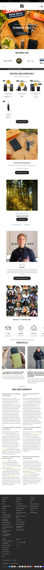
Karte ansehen (22, 219)
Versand (4, 510)
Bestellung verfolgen (6, 522)
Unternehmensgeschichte (22, 278)
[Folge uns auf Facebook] (17, 542)
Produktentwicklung (6, 545)
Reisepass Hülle (15, 466)
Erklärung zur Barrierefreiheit (5, 519)
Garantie (4, 508)
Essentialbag (4, 461)
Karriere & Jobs (5, 549)
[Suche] (5, 6)
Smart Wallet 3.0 (8, 93)
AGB (31, 501)
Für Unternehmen (5, 553)
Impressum (32, 499)
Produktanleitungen (6, 514)
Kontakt (3, 501)
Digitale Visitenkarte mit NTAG (21, 517)
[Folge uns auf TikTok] (17, 545)
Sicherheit (29, 370)
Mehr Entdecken (22, 121)
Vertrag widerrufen (6, 524)
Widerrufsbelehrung (34, 506)
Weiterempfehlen (5, 551)
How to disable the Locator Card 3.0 (7, 527)
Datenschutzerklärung (34, 503)
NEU (3, 370)
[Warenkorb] (41, 6)
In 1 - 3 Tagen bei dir (19, 1)
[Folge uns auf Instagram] (21, 542)
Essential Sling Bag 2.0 (22, 93)
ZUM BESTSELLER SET (22, 172)
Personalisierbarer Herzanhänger (19, 527)
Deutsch (14, 560)
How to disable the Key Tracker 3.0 (6, 531)
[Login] (38, 6)
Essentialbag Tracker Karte (34, 433)
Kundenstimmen (5, 547)
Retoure (4, 512)
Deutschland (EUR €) (6, 560)
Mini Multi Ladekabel (34, 471)
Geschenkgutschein (20, 529)
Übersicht (4, 499)
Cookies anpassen (33, 512)
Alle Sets (18, 501)
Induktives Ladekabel (20, 508)
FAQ (3, 503)
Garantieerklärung (33, 508)
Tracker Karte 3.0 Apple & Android (36, 94)
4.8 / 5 (33, 1)
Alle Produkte (19, 499)
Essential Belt (19, 519)
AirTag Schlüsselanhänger (15, 475)
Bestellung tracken (6, 506)
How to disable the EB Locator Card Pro (6, 535)
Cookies (31, 510)
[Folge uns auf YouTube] (24, 542)
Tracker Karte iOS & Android (21, 506)
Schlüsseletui (8, 113)
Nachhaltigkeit (5, 543)
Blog (3, 556)
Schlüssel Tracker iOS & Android (20, 513)
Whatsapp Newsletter (6, 516)
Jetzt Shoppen (22, 33)
